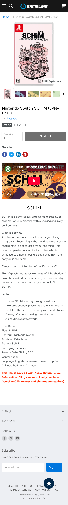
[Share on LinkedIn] (18, 154)
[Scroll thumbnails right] (63, 94)
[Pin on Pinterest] (25, 154)
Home (5, 17)
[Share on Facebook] (4, 154)
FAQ (56, 489)
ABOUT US (27, 486)
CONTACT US (42, 489)
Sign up (54, 467)
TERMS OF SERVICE (20, 489)
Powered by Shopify (34, 498)
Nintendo (11, 118)
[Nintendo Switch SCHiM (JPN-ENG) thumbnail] (8, 94)
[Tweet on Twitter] (11, 154)
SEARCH (13, 486)
